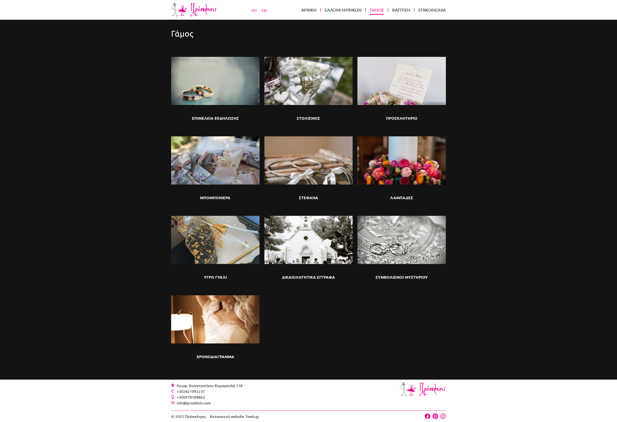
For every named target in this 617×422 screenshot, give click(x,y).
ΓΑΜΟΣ (377, 9)
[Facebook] (427, 416)
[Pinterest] (435, 416)
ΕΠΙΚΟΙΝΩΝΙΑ (432, 9)
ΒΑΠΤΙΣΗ (401, 9)
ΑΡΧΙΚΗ (308, 9)
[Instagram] (443, 416)
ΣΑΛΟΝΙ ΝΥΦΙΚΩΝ (343, 9)
